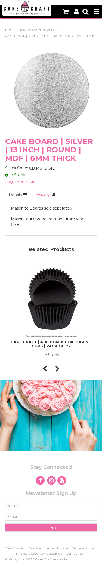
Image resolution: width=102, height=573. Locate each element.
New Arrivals (15, 548)
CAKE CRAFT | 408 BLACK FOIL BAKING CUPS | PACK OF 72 (51, 344)
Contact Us (74, 554)
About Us (54, 554)
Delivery (42, 194)
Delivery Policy (83, 548)
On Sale (35, 548)
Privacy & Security (30, 554)
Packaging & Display (37, 30)
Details (15, 194)
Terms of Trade (56, 548)
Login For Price (19, 181)
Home (9, 30)
